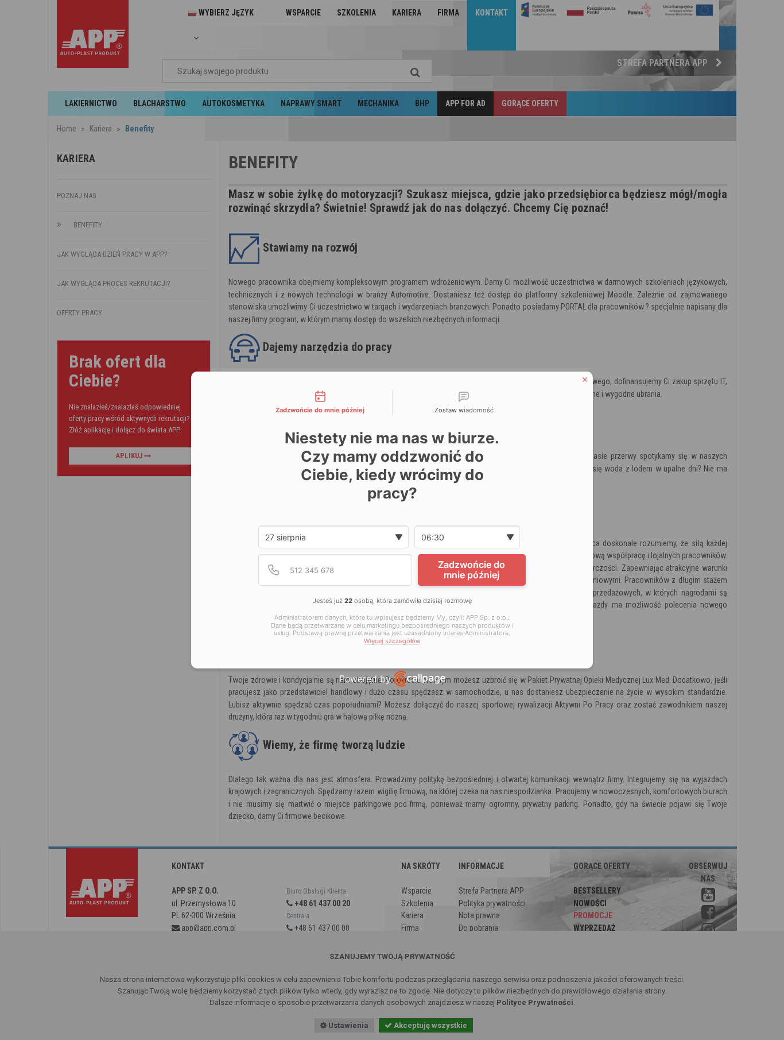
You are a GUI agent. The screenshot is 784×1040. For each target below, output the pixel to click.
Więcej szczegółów (392, 641)
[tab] (320, 403)
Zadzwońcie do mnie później (471, 570)
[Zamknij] (585, 379)
